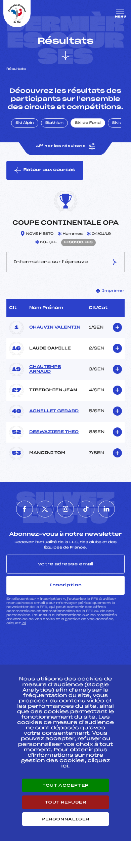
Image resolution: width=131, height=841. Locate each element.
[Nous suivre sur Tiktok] (86, 509)
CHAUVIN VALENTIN (54, 328)
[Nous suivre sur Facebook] (24, 509)
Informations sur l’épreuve (50, 262)
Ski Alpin (24, 123)
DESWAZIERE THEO (54, 432)
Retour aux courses (49, 170)
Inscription (65, 585)
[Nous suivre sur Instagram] (65, 509)
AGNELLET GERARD (54, 411)
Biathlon (54, 123)
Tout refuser (65, 802)
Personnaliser (65, 819)
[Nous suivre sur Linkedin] (106, 509)
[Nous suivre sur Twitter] (45, 509)
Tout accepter (65, 785)
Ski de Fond (88, 123)
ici (23, 623)
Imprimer (113, 290)
